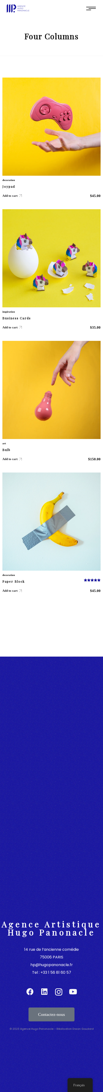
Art (4, 443)
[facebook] (30, 992)
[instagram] (59, 992)
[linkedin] (44, 992)
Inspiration (8, 311)
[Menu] (91, 8)
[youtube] (73, 992)
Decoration (8, 180)
